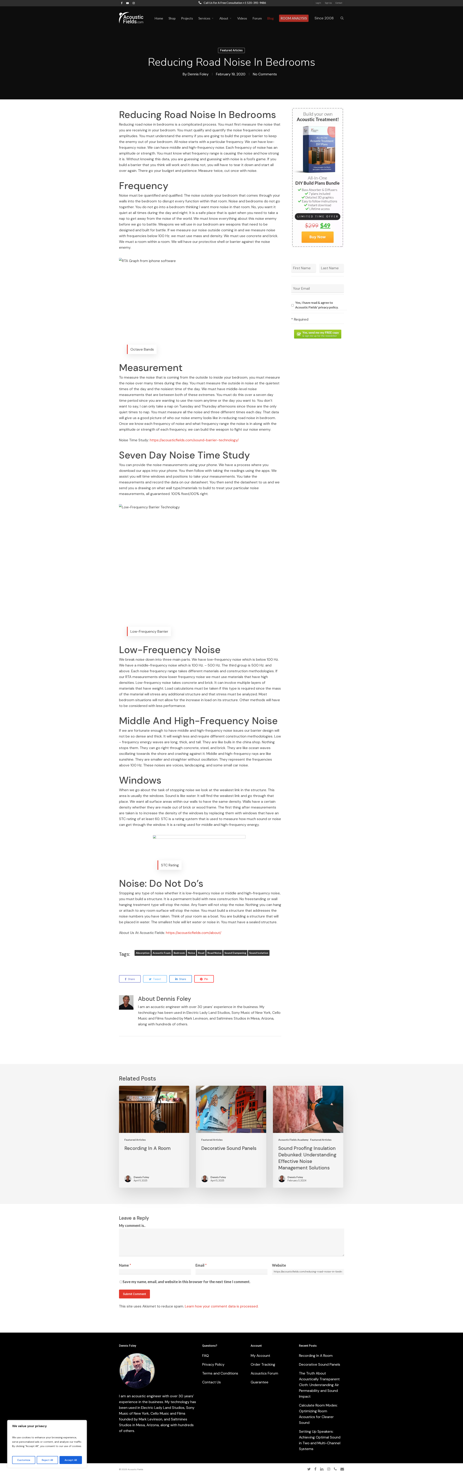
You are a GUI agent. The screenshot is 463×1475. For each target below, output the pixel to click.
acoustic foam (162, 952)
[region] (47, 1444)
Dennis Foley (198, 74)
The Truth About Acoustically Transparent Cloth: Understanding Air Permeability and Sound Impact (319, 1385)
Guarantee (259, 1382)
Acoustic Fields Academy (293, 1139)
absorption (143, 952)
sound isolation (258, 952)
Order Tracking (263, 1364)
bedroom (179, 952)
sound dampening (235, 952)
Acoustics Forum (264, 1373)
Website (279, 1265)
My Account (260, 1355)
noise (191, 952)
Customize (23, 1460)
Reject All (47, 1460)
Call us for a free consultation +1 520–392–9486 (234, 2)
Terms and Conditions (220, 1373)
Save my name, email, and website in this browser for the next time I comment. (186, 1281)
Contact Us (211, 1382)
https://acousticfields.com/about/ (193, 932)
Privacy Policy (213, 1364)
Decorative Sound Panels (319, 1364)
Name (125, 1265)
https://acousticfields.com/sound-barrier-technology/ (194, 440)
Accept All (71, 1460)
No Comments (265, 74)
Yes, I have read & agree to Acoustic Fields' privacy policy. (316, 305)
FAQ (205, 1355)
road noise (214, 952)
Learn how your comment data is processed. (221, 1306)
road (201, 952)
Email (201, 1265)
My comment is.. (132, 1225)
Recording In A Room (316, 1355)
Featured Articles (231, 50)
